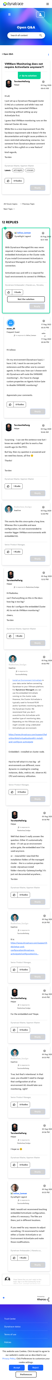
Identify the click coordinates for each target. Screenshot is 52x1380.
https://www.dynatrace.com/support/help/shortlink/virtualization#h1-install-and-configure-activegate (28, 738)
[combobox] (26, 35)
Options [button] (48, 54)
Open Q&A (8, 54)
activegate (18, 170)
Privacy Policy (8, 1358)
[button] (17, 1368)
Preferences (26, 1374)
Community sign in (40, 14)
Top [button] (3, 1297)
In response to (26, 335)
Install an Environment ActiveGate (27, 680)
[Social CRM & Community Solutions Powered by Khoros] (43, 1299)
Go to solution (29, 75)
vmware (30, 170)
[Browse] (10, 14)
